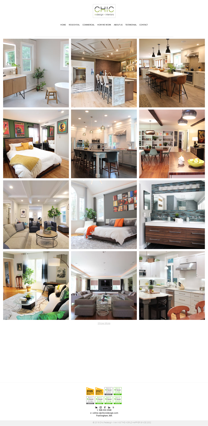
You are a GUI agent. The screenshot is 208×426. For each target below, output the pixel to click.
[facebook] (104, 407)
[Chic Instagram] (100, 407)
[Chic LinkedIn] (109, 407)
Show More (104, 323)
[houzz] (96, 407)
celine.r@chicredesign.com (105, 413)
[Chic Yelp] (113, 407)
